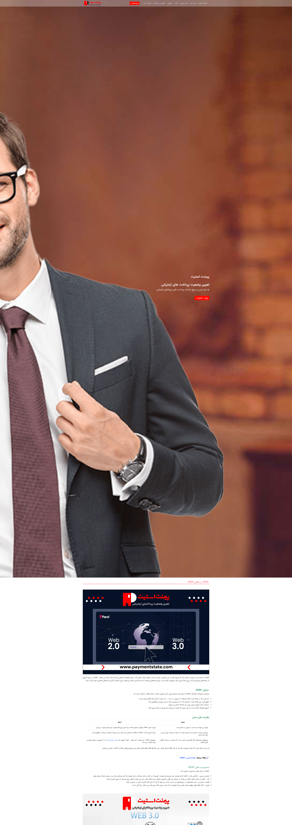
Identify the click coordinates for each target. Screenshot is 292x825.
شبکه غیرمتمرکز (113, 740)
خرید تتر (193, 3)
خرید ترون (184, 3)
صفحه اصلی (203, 3)
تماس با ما (147, 3)
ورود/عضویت (134, 3)
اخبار (176, 3)
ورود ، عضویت (202, 297)
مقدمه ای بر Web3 (188, 757)
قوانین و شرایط (159, 3)
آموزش (169, 3)
